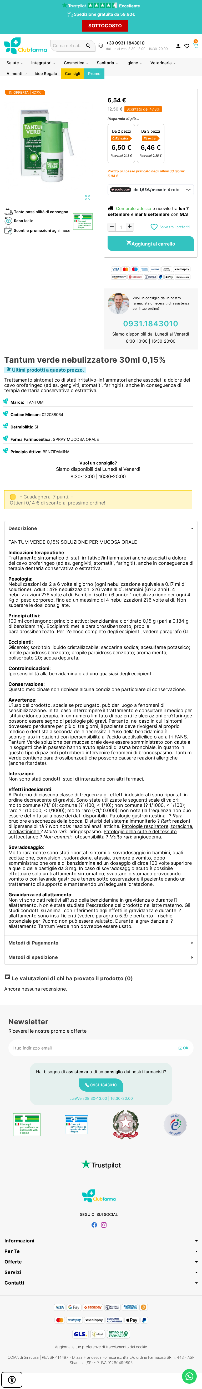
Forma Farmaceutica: (31, 439)
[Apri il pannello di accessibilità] (12, 1380)
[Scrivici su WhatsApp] (189, 1376)
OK (185, 1048)
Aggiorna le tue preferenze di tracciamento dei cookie (101, 1347)
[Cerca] (88, 46)
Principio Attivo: (26, 451)
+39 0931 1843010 (125, 43)
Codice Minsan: (26, 414)
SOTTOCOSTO (105, 25)
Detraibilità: (22, 426)
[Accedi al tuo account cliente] (178, 46)
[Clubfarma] (25, 45)
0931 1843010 (103, 1085)
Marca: (17, 402)
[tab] (101, 528)
